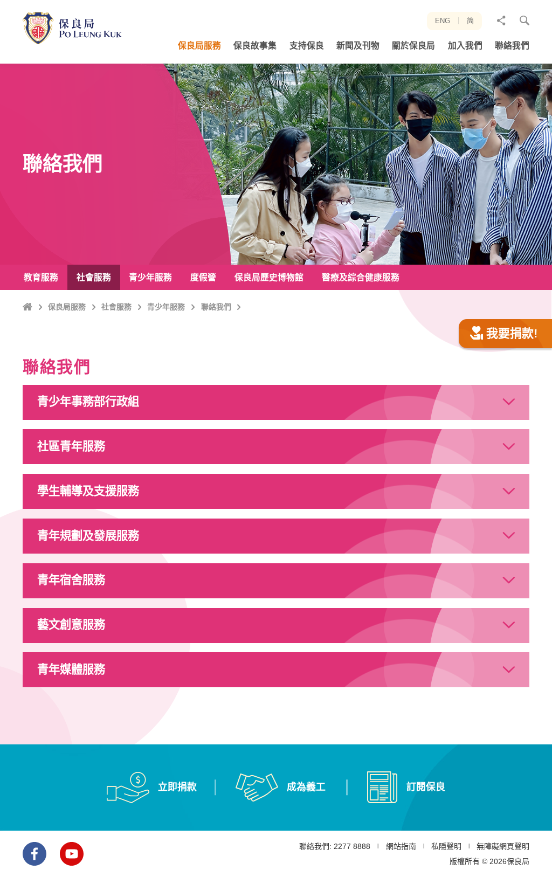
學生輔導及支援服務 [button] (88, 491)
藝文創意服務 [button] (71, 624)
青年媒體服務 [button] (71, 669)
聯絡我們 (216, 306)
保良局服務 (67, 306)
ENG (442, 20)
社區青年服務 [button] (71, 446)
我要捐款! (511, 333)
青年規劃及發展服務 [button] (88, 535)
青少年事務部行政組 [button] (88, 401)
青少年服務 (166, 306)
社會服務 (116, 306)
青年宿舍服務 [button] (71, 580)
